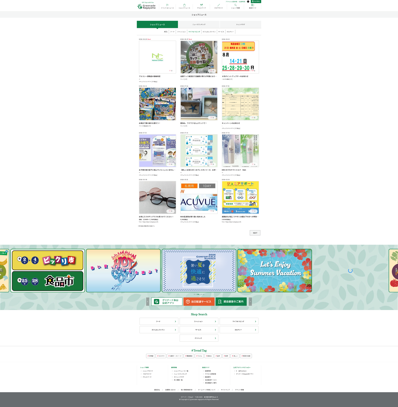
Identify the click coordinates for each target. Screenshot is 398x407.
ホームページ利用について (206, 390)
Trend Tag (200, 350)
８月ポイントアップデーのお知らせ (235, 76)
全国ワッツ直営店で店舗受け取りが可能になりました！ (201, 76)
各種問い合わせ (170, 390)
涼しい (235, 356)
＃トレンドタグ (179, 377)
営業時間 (242, 2)
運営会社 (157, 390)
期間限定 (189, 356)
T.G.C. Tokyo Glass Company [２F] (148, 222)
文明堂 (151, 356)
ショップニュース (157, 24)
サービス (221, 32)
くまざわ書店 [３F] (227, 79)
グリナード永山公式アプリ (244, 374)
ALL (166, 32)
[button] (194, 294)
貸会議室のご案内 (211, 383)
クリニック (198, 338)
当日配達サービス (211, 380)
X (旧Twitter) (241, 371)
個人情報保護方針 (187, 390)
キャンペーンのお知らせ (231, 123)
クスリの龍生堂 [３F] (145, 126)
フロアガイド (147, 374)
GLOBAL (257, 1)
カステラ (161, 356)
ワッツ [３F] (183, 79)
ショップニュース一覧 (181, 371)
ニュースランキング (198, 24)
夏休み (209, 356)
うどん (200, 356)
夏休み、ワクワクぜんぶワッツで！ (193, 123)
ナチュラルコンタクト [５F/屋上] (148, 81)
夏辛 (226, 356)
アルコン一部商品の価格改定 (149, 76)
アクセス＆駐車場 (231, 2)
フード (172, 32)
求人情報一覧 (178, 380)
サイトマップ (225, 390)
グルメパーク (147, 377)
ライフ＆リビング (194, 32)
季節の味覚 (246, 356)
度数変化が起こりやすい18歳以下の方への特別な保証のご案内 (245, 216)
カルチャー (230, 32)
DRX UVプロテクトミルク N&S (234, 170)
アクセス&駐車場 (210, 374)
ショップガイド (148, 371)
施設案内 (208, 377)
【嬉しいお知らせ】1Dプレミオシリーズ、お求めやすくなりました (205, 170)
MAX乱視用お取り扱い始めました (192, 216)
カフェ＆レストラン (209, 32)
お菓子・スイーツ (175, 356)
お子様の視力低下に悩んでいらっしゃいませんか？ (158, 170)
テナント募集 (239, 390)
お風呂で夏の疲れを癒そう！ (149, 123)
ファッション (181, 32)
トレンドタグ (240, 24)
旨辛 (218, 356)
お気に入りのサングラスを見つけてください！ (156, 216)
